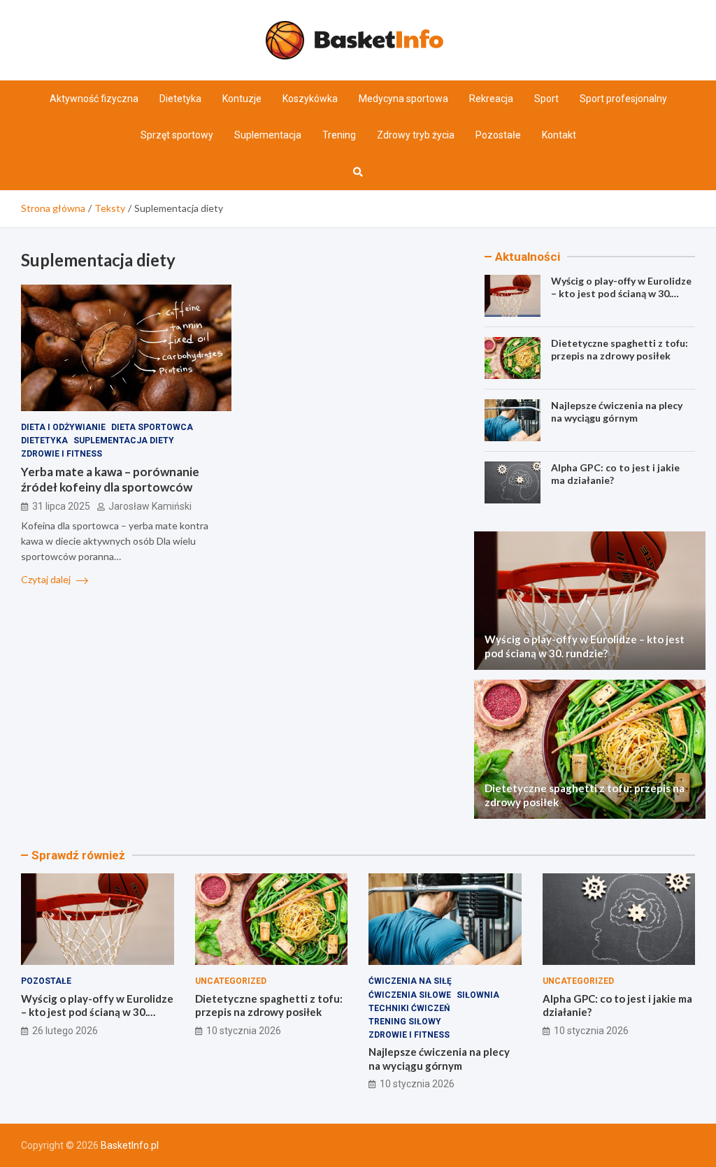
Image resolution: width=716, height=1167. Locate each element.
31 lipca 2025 (61, 506)
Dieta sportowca (152, 427)
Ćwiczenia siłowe (409, 995)
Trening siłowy (404, 1021)
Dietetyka (180, 98)
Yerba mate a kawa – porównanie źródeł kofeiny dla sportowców (110, 479)
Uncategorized (230, 981)
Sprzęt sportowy (177, 135)
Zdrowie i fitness (61, 454)
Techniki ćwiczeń (409, 1008)
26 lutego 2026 (65, 1030)
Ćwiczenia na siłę (410, 981)
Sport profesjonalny (623, 98)
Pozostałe (498, 135)
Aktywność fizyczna (94, 98)
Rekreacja (491, 98)
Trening (339, 135)
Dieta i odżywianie (63, 427)
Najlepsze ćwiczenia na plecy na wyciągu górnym (616, 411)
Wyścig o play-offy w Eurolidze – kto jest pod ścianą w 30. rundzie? (621, 293)
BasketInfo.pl (130, 1145)
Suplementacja (267, 135)
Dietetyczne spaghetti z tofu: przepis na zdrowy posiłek (619, 349)
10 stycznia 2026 (243, 1030)
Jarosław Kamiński (150, 506)
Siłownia (478, 995)
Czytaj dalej (47, 579)
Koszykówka (310, 98)
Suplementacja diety (123, 440)
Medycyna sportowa (403, 98)
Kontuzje (242, 98)
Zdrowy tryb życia (415, 135)
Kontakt (559, 135)
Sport (546, 98)
